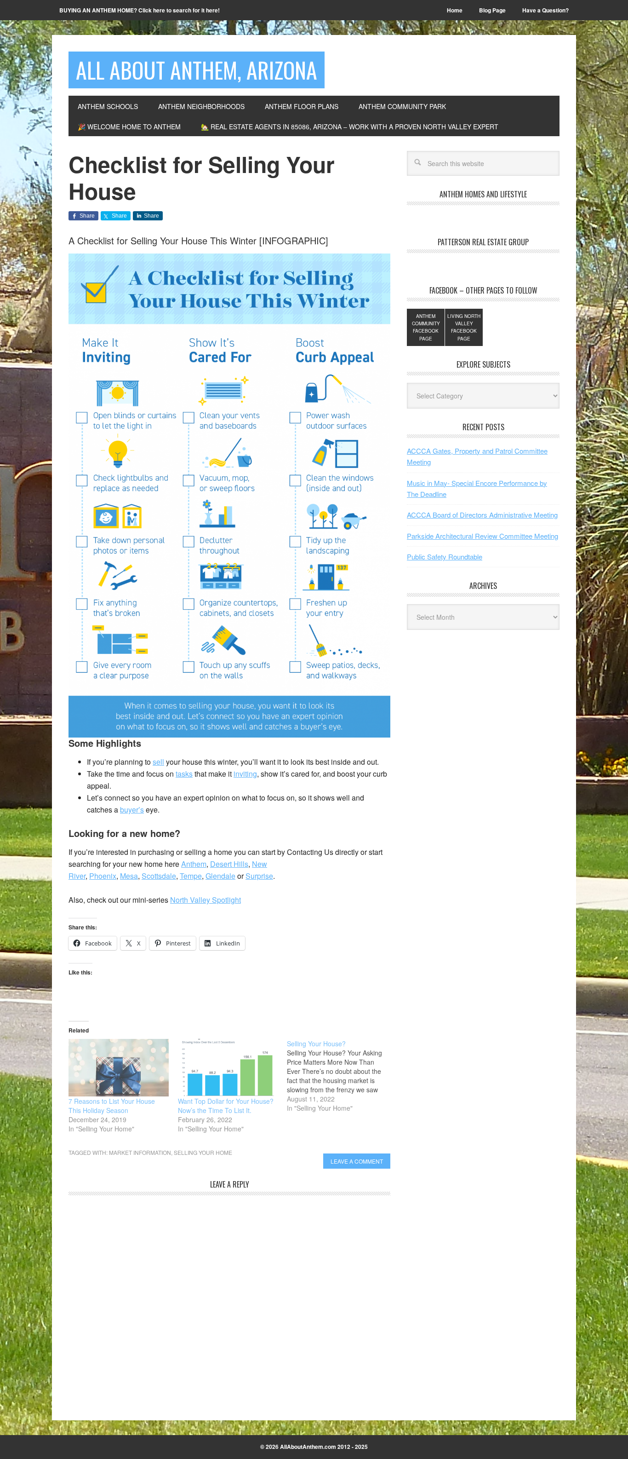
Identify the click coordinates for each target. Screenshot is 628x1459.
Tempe (191, 876)
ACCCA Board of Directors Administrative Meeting (482, 514)
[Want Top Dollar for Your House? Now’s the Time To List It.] (228, 1067)
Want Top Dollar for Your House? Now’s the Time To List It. (226, 1105)
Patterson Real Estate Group (483, 242)
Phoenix (102, 876)
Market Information (140, 1152)
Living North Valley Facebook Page (463, 327)
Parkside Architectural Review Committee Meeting (482, 536)
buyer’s (132, 809)
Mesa (129, 876)
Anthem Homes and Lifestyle (483, 194)
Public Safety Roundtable (444, 556)
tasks (184, 773)
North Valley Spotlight (205, 899)
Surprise (259, 876)
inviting (245, 773)
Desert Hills (229, 864)
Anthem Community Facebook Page (426, 327)
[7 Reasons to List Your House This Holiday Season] (119, 1067)
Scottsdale (159, 876)
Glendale (220, 876)
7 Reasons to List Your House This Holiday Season (112, 1105)
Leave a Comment (357, 1161)
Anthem (193, 864)
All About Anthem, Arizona (196, 69)
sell (158, 761)
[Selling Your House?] (341, 1076)
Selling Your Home (203, 1152)
